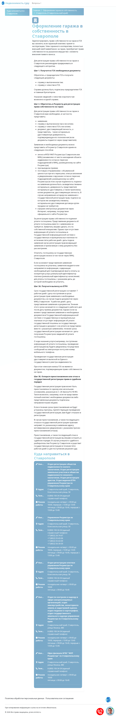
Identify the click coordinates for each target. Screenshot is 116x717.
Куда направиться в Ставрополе (15, 12)
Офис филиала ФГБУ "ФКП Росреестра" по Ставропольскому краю (63, 656)
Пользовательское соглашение (60, 698)
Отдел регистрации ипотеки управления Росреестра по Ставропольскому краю (61, 565)
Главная (36, 10)
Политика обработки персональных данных (24, 698)
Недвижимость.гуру (17, 3)
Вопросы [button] (36, 3)
